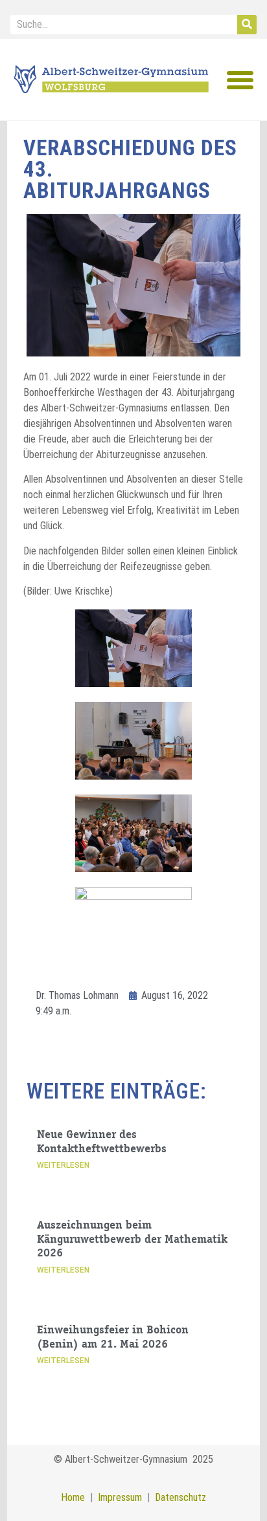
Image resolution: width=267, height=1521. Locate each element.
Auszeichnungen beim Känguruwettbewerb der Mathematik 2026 (132, 1240)
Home (73, 1497)
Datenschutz (180, 1497)
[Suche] (247, 24)
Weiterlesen (63, 1165)
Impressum (117, 1497)
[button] (240, 80)
